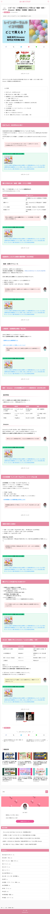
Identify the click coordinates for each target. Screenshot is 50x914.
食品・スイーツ (8, 897)
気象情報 (7, 885)
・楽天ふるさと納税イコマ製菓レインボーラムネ (13, 345)
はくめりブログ (25, 1)
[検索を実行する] (46, 791)
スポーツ (7, 867)
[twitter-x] (25, 910)
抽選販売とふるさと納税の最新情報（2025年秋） (17, 96)
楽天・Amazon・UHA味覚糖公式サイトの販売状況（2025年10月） (21, 102)
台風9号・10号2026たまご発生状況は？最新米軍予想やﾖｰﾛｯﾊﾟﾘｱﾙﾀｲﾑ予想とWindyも (22, 841)
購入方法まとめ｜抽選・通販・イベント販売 (16, 94)
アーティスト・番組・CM (11, 861)
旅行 (5, 879)
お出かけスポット (9, 854)
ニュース (7, 870)
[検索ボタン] (48, 1)
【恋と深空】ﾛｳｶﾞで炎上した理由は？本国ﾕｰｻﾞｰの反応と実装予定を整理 (19, 844)
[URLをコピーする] (44, 47)
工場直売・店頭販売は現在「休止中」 (15, 100)
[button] (6, 47)
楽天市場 (10, 104)
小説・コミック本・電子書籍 (11, 876)
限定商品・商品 (6, 12)
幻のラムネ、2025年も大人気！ (13, 92)
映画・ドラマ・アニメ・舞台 (12, 882)
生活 (6, 891)
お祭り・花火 (8, 858)
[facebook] (23, 910)
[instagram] (26, 910)
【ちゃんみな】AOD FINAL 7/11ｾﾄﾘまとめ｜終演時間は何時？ (17, 832)
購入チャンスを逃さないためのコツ (14, 112)
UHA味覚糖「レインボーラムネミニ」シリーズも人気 (18, 108)
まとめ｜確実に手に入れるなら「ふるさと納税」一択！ (19, 114)
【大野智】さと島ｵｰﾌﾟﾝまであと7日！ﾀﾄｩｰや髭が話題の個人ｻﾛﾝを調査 (19, 835)
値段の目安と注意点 (10, 110)
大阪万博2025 (8, 873)
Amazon (10, 106)
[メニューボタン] (1, 1)
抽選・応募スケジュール (13, 98)
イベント (7, 864)
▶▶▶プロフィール (25, 821)
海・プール (7, 888)
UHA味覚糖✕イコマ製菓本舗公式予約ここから (14, 499)
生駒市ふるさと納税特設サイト (11, 340)
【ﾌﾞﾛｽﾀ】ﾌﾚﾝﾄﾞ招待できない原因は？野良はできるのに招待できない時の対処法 (21, 838)
